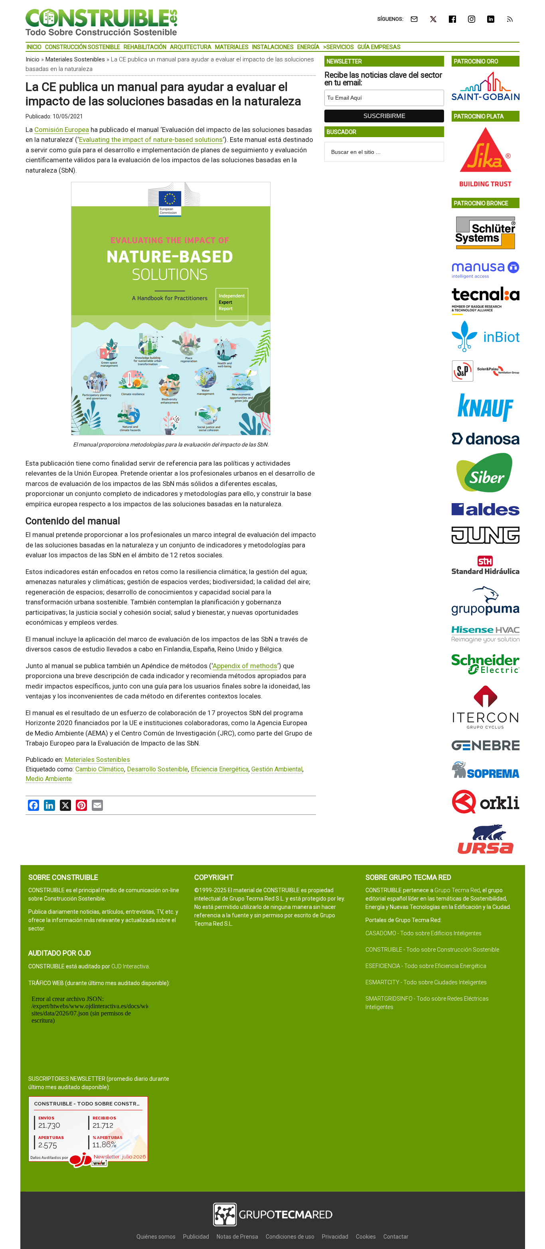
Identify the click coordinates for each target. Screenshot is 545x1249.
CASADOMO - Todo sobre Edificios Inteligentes (423, 933)
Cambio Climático (99, 769)
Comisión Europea (61, 130)
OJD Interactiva (130, 966)
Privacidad (335, 1236)
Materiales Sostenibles (75, 59)
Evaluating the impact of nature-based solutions (151, 140)
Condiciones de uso (290, 1236)
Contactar (396, 1236)
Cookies (366, 1236)
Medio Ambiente (49, 779)
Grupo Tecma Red (457, 890)
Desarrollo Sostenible (157, 769)
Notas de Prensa (237, 1236)
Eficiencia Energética (220, 769)
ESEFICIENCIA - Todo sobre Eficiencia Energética (425, 966)
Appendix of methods (245, 666)
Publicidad (196, 1236)
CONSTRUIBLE (101, 22)
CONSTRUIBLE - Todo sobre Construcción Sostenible (432, 949)
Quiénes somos (156, 1236)
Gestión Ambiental (276, 769)
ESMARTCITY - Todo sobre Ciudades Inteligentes (426, 982)
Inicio (32, 59)
